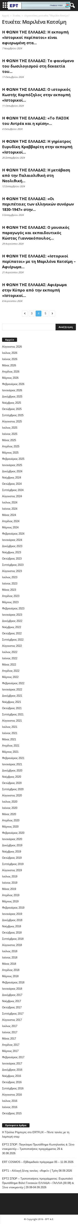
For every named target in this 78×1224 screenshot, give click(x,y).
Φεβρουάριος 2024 (13, 533)
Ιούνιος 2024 (9, 508)
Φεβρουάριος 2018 (13, 982)
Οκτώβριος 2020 (12, 783)
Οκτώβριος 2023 (12, 558)
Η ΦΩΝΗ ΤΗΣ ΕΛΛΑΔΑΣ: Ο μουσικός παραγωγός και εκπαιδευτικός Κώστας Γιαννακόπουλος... (35, 233)
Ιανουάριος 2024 (12, 539)
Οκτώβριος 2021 (12, 708)
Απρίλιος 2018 (10, 970)
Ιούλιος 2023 (9, 577)
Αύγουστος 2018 (12, 945)
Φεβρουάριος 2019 (13, 907)
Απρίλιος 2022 (10, 670)
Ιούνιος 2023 (9, 583)
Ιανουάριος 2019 (12, 913)
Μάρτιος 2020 (10, 826)
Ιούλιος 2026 (9, 352)
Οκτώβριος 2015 (12, 1113)
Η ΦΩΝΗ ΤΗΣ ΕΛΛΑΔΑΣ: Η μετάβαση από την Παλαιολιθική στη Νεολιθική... (36, 175)
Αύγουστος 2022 (12, 645)
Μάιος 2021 (9, 739)
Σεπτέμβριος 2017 (13, 1013)
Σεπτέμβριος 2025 (13, 415)
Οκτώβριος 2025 (12, 409)
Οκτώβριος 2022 (12, 633)
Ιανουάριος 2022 (12, 689)
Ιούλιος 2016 (9, 1100)
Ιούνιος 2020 (9, 807)
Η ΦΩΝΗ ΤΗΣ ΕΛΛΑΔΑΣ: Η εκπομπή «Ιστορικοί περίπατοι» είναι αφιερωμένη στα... (35, 37)
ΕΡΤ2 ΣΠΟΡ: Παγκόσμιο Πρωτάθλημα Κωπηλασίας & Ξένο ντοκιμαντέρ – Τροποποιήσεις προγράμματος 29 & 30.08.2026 (38, 1149)
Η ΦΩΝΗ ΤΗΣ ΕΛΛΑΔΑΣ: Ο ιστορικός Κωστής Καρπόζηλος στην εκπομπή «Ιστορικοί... (36, 95)
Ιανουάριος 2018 (12, 988)
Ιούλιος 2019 (9, 876)
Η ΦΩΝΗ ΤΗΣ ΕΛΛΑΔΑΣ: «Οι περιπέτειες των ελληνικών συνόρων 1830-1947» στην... (38, 204)
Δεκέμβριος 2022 (12, 620)
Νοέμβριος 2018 (11, 926)
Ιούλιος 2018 (9, 951)
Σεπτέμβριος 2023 (13, 564)
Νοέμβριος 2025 (11, 402)
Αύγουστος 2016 (12, 1094)
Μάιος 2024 (9, 515)
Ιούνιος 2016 (9, 1107)
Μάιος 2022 (9, 664)
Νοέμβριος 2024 (11, 477)
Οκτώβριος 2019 (12, 857)
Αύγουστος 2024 (12, 496)
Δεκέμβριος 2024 (12, 471)
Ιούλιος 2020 (9, 801)
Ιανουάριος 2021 (12, 764)
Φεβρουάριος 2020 (13, 832)
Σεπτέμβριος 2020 (13, 789)
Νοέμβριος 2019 (11, 851)
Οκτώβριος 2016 (12, 1082)
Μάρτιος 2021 (10, 751)
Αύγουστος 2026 (12, 346)
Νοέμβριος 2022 (11, 627)
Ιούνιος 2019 (9, 882)
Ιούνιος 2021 (9, 733)
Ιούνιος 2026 (9, 359)
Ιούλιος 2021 (9, 726)
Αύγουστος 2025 (12, 421)
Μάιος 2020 (9, 814)
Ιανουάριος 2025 (12, 465)
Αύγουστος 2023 (12, 571)
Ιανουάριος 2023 (12, 614)
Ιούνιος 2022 (9, 658)
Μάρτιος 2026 (10, 377)
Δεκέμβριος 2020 (12, 770)
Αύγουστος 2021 (12, 720)
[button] (71, 5)
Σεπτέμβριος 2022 (13, 639)
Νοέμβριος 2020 (11, 776)
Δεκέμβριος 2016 (12, 1069)
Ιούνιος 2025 (9, 433)
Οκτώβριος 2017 (12, 1007)
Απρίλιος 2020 (10, 820)
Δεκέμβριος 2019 (12, 845)
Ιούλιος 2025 (9, 427)
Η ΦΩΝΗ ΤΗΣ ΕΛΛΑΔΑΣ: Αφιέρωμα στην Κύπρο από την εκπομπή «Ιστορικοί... (34, 290)
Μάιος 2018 (9, 963)
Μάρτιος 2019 (10, 901)
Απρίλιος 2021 (10, 745)
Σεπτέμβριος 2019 (13, 864)
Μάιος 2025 (9, 440)
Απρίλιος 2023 (10, 596)
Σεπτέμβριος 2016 (13, 1088)
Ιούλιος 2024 (9, 502)
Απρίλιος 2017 (10, 1044)
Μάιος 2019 (9, 889)
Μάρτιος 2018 (10, 976)
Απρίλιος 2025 (10, 446)
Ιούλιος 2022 (9, 652)
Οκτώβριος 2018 (12, 932)
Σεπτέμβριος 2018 (13, 938)
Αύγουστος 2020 (12, 795)
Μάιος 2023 (9, 589)
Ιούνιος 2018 (9, 957)
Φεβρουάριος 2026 (13, 384)
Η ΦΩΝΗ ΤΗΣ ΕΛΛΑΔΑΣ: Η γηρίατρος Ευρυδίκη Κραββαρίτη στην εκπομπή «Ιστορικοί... (37, 147)
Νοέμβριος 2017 (11, 1001)
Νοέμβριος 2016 (11, 1076)
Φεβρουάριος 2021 (13, 758)
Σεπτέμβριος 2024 (13, 490)
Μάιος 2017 (9, 1038)
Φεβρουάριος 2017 (13, 1057)
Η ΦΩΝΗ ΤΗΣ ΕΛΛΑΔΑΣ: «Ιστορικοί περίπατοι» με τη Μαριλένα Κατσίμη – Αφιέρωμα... (39, 261)
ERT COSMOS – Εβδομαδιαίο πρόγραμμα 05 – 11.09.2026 (37, 1162)
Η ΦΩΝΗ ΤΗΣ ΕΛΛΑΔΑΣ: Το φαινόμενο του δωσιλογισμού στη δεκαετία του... (38, 66)
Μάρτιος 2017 (10, 1051)
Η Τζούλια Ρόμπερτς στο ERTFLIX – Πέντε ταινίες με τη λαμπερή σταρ (35, 1134)
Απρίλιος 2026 (10, 371)
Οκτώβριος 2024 (12, 483)
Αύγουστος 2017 (12, 1019)
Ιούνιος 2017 (9, 1032)
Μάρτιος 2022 (10, 677)
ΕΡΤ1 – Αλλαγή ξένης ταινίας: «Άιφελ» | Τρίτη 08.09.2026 (37, 1170)
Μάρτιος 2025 (10, 452)
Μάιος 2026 (9, 365)
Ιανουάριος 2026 (12, 390)
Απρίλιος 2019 (10, 895)
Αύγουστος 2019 (12, 870)
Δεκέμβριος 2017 (12, 994)
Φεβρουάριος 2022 (13, 683)
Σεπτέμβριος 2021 (13, 714)
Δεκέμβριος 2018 (12, 920)
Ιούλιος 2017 (9, 1026)
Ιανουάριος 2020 (12, 839)
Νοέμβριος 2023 (11, 552)
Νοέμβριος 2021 (11, 702)
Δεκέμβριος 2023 (12, 546)
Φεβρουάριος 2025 (13, 458)
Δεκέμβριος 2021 (12, 695)
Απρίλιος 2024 (10, 521)
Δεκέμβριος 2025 (12, 396)
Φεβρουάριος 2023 (13, 608)
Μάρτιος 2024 (10, 527)
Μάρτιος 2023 (10, 602)
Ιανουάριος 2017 (12, 1063)
